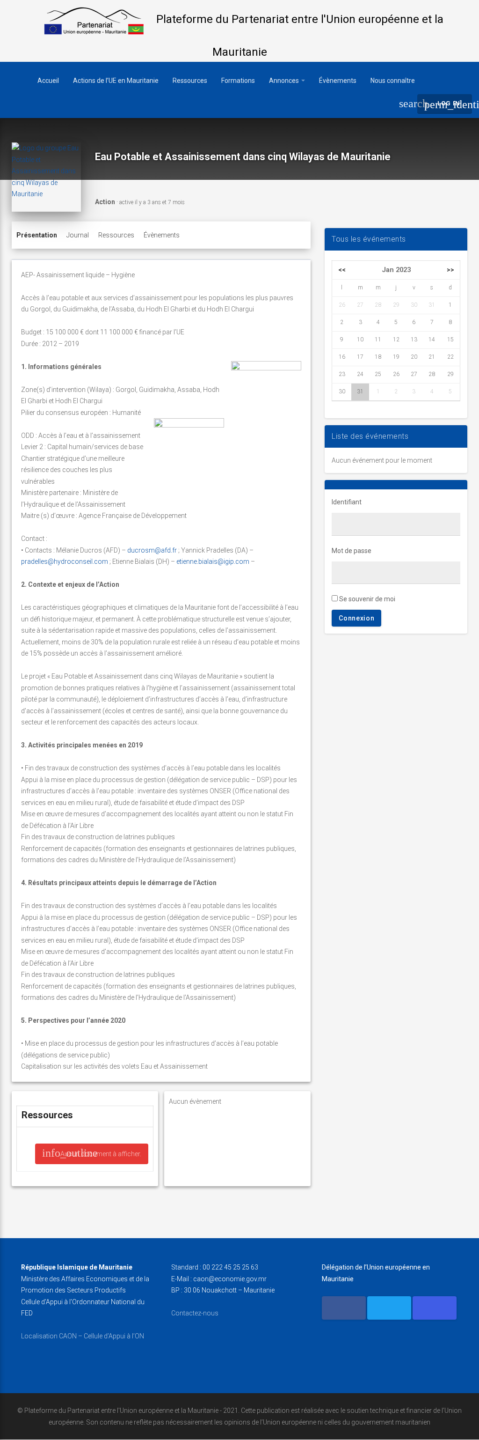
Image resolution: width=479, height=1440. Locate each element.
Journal (77, 235)
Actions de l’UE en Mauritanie (116, 80)
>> (450, 270)
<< (342, 270)
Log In (448, 104)
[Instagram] (435, 1308)
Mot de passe (351, 550)
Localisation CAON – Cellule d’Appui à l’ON (82, 1336)
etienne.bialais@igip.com (212, 561)
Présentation (36, 235)
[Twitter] (389, 1308)
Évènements (337, 80)
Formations (238, 80)
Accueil (48, 80)
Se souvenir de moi (366, 599)
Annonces (284, 80)
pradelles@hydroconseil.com (64, 561)
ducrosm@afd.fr (152, 550)
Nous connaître (392, 80)
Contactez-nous (194, 1313)
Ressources (190, 80)
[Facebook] (344, 1308)
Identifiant (347, 502)
